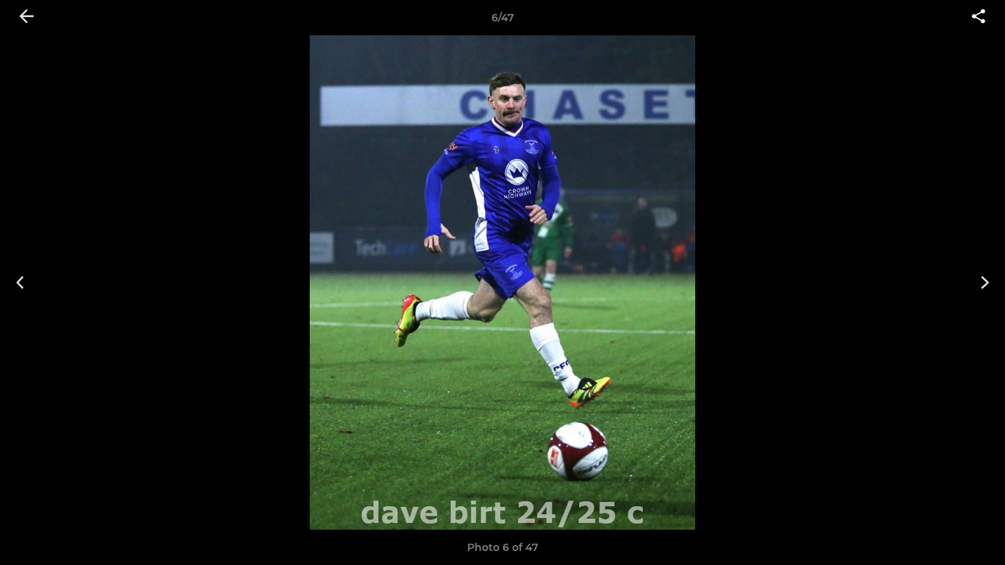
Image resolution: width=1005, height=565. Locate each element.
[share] (978, 17)
